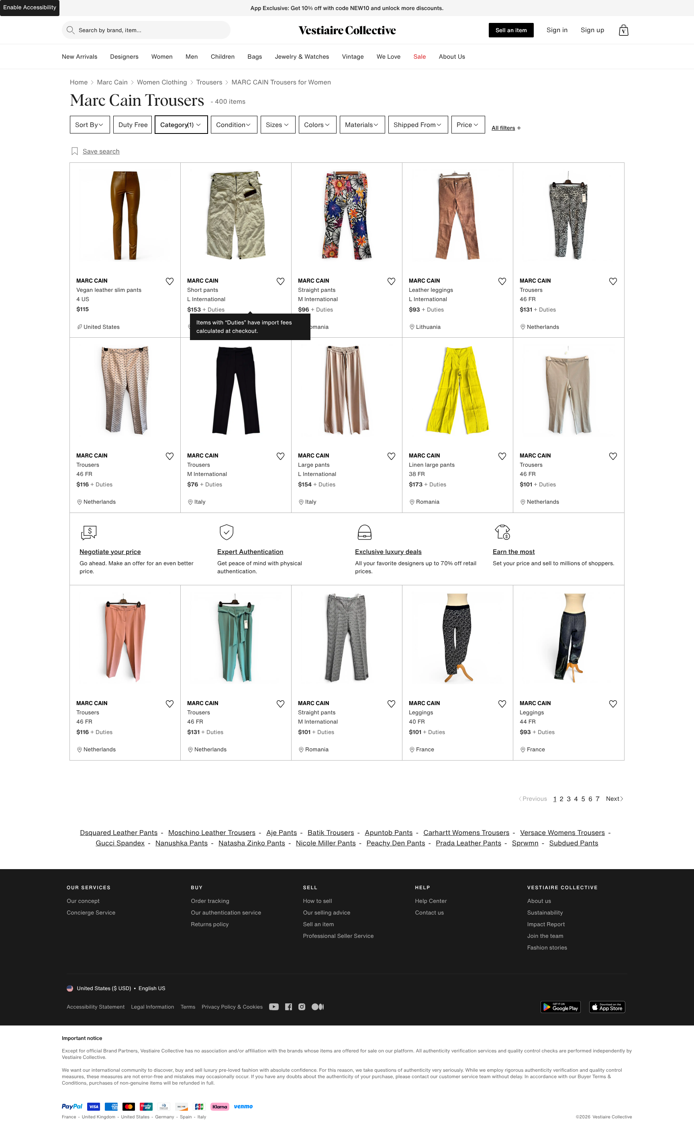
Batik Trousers (331, 833)
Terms (187, 1007)
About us (539, 901)
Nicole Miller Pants (326, 843)
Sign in (557, 30)
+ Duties (213, 309)
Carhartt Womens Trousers (466, 833)
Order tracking (210, 901)
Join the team (545, 936)
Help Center (431, 901)
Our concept (83, 901)
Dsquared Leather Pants (118, 833)
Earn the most (514, 551)
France (69, 1117)
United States (135, 1117)
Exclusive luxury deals (388, 551)
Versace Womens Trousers (562, 833)
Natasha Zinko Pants (251, 843)
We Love (389, 56)
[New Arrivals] (103, 56)
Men (192, 56)
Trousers (209, 82)
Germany (164, 1117)
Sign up (592, 30)
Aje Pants (281, 833)
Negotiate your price (110, 551)
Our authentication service (226, 913)
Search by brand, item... (110, 30)
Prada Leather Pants (468, 843)
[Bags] (268, 56)
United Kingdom (99, 1117)
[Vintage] (370, 56)
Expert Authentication (250, 551)
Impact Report (546, 924)
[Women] (179, 56)
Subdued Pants (573, 843)
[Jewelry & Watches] (335, 56)
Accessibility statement (96, 1007)
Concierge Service (91, 913)
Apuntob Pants (388, 833)
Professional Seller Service (338, 936)
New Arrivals (79, 56)
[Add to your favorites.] (169, 281)
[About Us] (471, 56)
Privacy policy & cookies (232, 1007)
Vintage (352, 56)
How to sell (317, 901)
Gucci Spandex (120, 843)
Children (223, 56)
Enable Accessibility (29, 7)
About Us (452, 56)
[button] (623, 30)
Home (79, 82)
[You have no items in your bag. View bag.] (623, 30)
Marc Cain (112, 82)
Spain (186, 1117)
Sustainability (545, 913)
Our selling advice (326, 913)
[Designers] (145, 56)
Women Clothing (162, 82)
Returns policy (210, 924)
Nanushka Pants (181, 843)
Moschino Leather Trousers (211, 833)
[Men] (204, 56)
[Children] (241, 56)
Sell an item (511, 30)
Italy (202, 1117)
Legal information (152, 1007)
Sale (420, 56)
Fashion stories (547, 947)
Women (162, 56)
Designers (124, 56)
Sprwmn (525, 843)
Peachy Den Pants (396, 843)
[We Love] (407, 56)
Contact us (429, 913)
